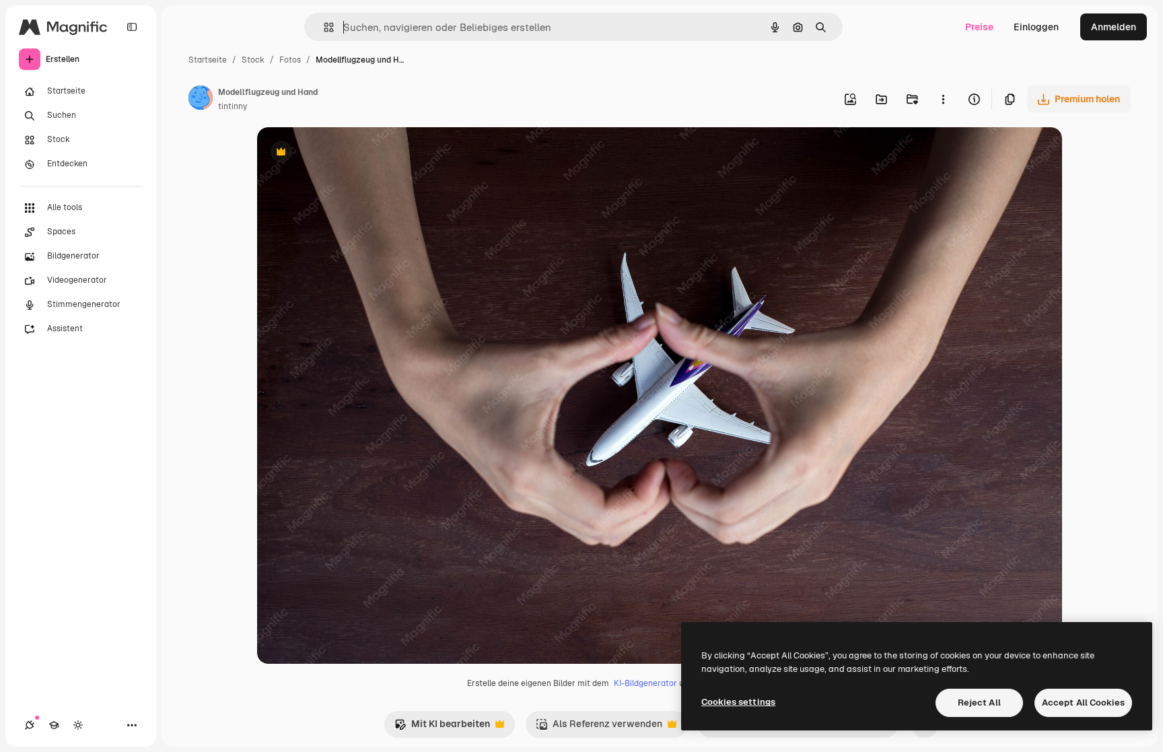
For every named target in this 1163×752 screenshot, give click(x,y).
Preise (979, 27)
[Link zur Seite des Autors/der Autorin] (200, 100)
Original (343, 153)
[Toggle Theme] (78, 725)
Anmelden (1113, 27)
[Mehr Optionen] (942, 99)
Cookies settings (738, 702)
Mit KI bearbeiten (442, 727)
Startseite (207, 60)
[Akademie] (54, 725)
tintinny (232, 106)
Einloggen (1036, 27)
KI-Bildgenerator (645, 683)
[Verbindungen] (29, 725)
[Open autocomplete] (323, 27)
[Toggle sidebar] (132, 27)
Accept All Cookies (1083, 702)
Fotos (290, 60)
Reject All (979, 702)
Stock (253, 60)
